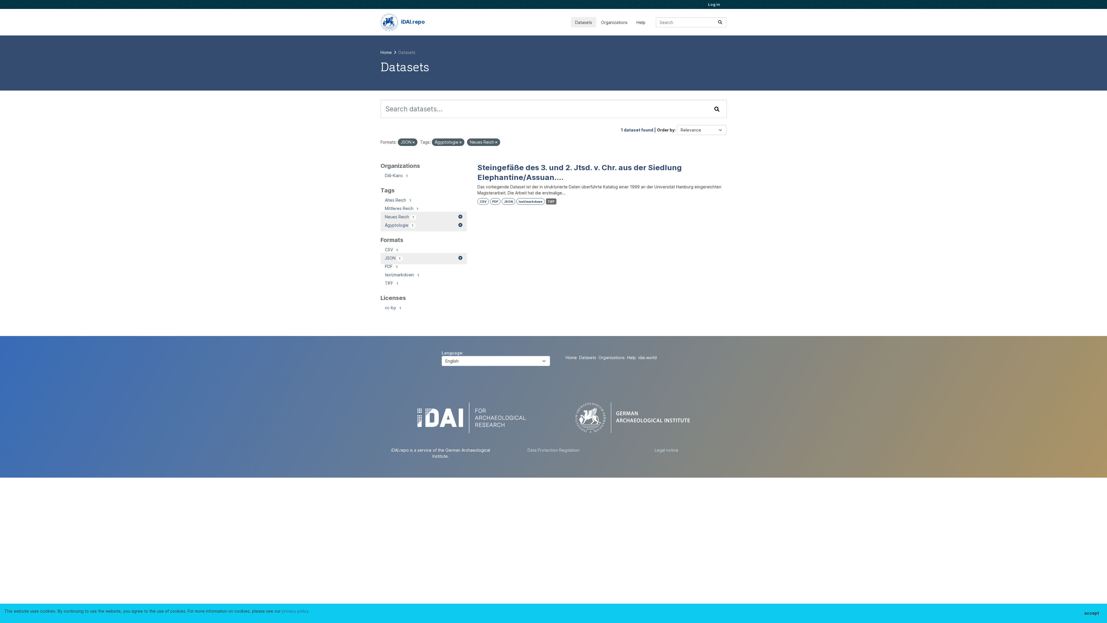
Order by (666, 129)
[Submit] (720, 22)
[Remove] (414, 142)
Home (571, 357)
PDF (495, 202)
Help (641, 22)
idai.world (647, 357)
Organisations (611, 357)
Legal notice (666, 450)
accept (1091, 613)
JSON (508, 202)
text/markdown (531, 202)
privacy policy (295, 611)
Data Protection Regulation (553, 450)
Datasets (583, 22)
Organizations (614, 22)
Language (452, 352)
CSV (483, 202)
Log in (714, 4)
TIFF (551, 202)
